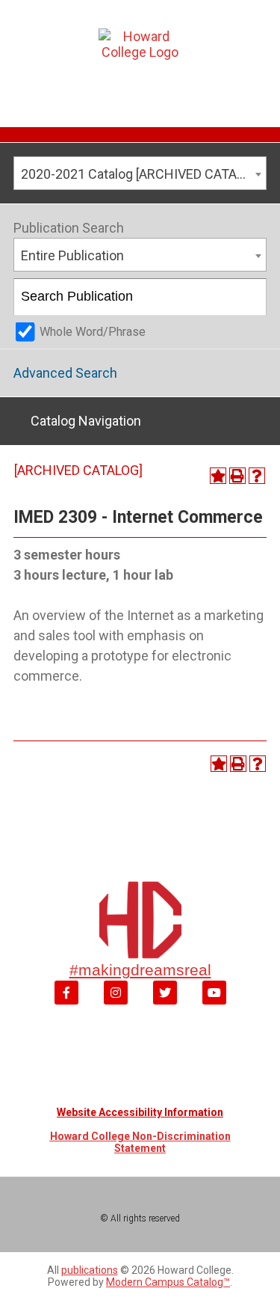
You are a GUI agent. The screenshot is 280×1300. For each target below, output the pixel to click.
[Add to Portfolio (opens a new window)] (218, 475)
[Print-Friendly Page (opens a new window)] (237, 475)
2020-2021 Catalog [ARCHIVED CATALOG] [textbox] (142, 174)
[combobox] (140, 173)
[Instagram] (116, 993)
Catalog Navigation (86, 421)
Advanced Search (65, 373)
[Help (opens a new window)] (257, 475)
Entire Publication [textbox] (72, 255)
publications (89, 1270)
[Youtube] (214, 993)
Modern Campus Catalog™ (168, 1282)
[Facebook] (66, 993)
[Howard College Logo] (140, 59)
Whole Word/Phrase (93, 332)
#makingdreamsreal (140, 969)
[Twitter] (165, 993)
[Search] (249, 297)
